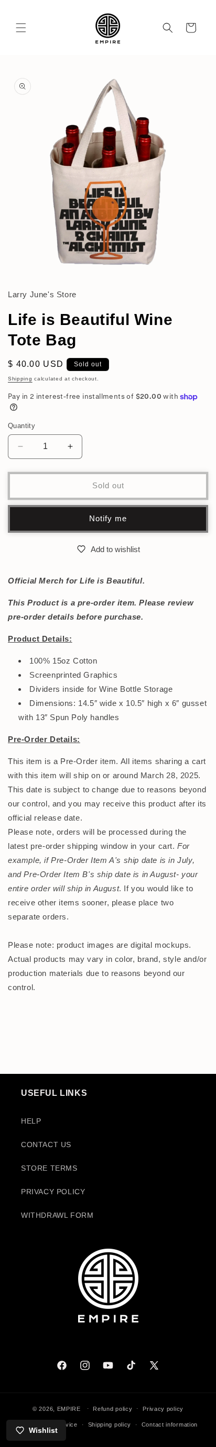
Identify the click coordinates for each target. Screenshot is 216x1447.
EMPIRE (70, 1408)
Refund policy (112, 1409)
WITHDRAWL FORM (57, 1215)
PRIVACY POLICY (53, 1191)
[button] (21, 27)
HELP (31, 1121)
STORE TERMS (49, 1168)
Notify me (108, 518)
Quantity (21, 426)
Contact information (170, 1424)
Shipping (20, 379)
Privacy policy (163, 1409)
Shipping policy (110, 1424)
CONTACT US (46, 1144)
